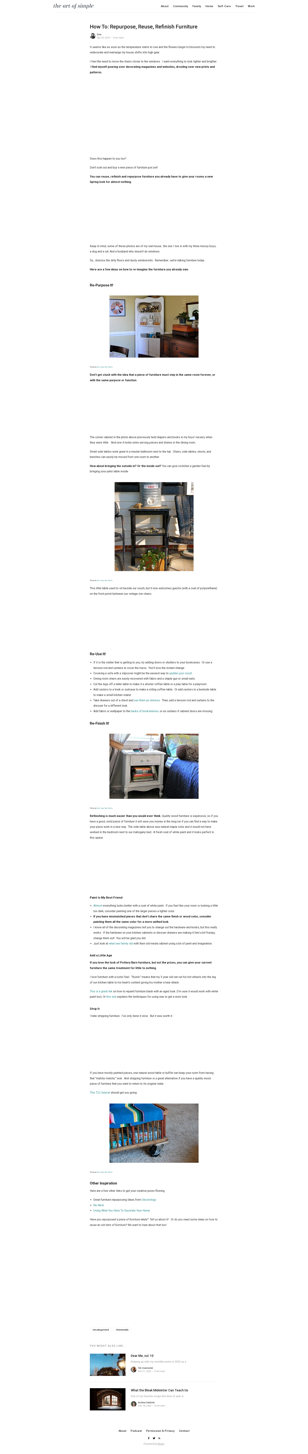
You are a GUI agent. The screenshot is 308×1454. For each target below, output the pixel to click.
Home (209, 6)
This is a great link (101, 991)
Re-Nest (98, 1205)
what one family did (121, 943)
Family (196, 6)
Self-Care (224, 6)
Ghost (161, 1443)
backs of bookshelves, (145, 711)
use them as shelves (147, 700)
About (165, 6)
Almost (97, 905)
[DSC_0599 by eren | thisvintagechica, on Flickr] (154, 766)
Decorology (149, 1199)
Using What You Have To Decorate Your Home (121, 1210)
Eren (99, 34)
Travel (239, 6)
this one (111, 996)
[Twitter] (154, 1438)
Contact (184, 1431)
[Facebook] (149, 1438)
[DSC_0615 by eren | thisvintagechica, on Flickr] (154, 326)
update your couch (180, 673)
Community (180, 6)
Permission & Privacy (160, 1431)
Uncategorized (101, 1329)
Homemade (122, 1329)
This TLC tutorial (100, 1092)
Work (251, 6)
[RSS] (159, 1438)
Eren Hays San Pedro (104, 367)
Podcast (136, 1431)
